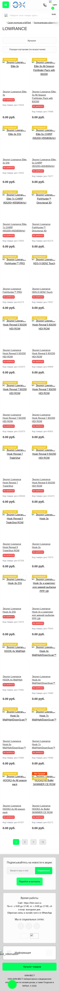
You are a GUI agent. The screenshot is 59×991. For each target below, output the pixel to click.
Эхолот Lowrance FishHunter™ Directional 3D (41, 227)
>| (43, 842)
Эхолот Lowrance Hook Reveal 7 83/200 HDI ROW (43, 418)
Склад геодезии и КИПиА (19, 23)
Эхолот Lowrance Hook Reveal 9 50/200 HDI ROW (43, 482)
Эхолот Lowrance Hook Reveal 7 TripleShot (12, 482)
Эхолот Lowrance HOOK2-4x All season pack (14, 809)
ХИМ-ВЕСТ (29, 975)
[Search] (6, 15)
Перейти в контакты (29, 881)
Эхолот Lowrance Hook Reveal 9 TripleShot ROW (12, 547)
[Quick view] (24, 60)
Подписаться (44, 870)
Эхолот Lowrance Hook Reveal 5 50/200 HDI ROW (14, 353)
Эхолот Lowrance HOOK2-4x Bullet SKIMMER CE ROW (42, 809)
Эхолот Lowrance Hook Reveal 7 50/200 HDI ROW (14, 418)
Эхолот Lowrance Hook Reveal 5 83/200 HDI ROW (43, 353)
